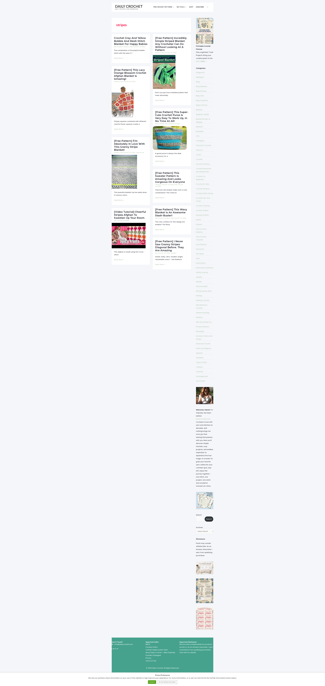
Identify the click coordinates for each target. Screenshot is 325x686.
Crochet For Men (202, 184)
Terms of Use (151, 661)
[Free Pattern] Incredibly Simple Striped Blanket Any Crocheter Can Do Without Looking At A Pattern (171, 43)
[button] (208, 7)
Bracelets (200, 131)
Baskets (199, 110)
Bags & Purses (159, 124)
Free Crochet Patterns (162, 7)
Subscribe (200, 7)
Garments (200, 249)
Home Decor (140, 152)
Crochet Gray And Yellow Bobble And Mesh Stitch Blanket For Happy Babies (130, 40)
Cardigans (200, 141)
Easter (198, 220)
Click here (183, 652)
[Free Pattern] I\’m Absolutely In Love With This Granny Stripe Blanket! (129, 145)
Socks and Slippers (203, 348)
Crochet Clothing (168, 185)
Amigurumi (200, 72)
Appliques (200, 77)
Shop (191, 7)
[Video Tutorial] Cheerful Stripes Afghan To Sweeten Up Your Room (130, 214)
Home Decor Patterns (204, 268)
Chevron (158, 185)
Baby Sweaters (202, 100)
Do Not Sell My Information (167, 682)
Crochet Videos (202, 210)
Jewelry (199, 277)
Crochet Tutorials (203, 206)
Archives (199, 527)
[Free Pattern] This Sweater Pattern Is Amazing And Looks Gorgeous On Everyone (170, 177)
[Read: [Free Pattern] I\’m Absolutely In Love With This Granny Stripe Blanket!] (124, 172)
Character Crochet (203, 145)
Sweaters (199, 358)
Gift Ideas (200, 254)
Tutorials (199, 372)
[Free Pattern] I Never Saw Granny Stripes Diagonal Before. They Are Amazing (169, 246)
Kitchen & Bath (202, 286)
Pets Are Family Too (204, 322)
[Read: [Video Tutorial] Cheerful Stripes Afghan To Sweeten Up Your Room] (129, 235)
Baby (198, 82)
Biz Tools (181, 7)
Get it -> (201, 61)
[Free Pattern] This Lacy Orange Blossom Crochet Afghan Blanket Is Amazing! (130, 74)
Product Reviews (202, 327)
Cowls (198, 155)
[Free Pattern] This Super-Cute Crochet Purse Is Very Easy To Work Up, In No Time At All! (171, 117)
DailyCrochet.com (203, 419)
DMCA (148, 644)
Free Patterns (201, 244)
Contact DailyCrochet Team (157, 650)
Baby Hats (200, 96)
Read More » (119, 58)
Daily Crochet (129, 6)
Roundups (200, 331)
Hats (198, 258)
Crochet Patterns (203, 189)
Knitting (199, 296)
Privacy (148, 658)
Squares (173, 253)
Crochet (199, 159)
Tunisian (199, 367)
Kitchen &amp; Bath (204, 291)
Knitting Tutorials (202, 300)
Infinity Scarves (202, 272)
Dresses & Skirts (202, 215)
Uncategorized (202, 376)
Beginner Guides (202, 114)
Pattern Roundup (202, 313)
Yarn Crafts (200, 381)
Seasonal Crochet (203, 344)
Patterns (199, 317)
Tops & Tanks (201, 362)
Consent (152, 682)
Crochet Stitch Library (204, 193)
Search (199, 515)
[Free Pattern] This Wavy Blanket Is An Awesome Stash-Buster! (171, 212)
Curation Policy (152, 647)
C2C (197, 136)
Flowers (199, 224)
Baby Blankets (118, 47)
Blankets (126, 47)
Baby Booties (201, 91)
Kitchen (199, 282)
